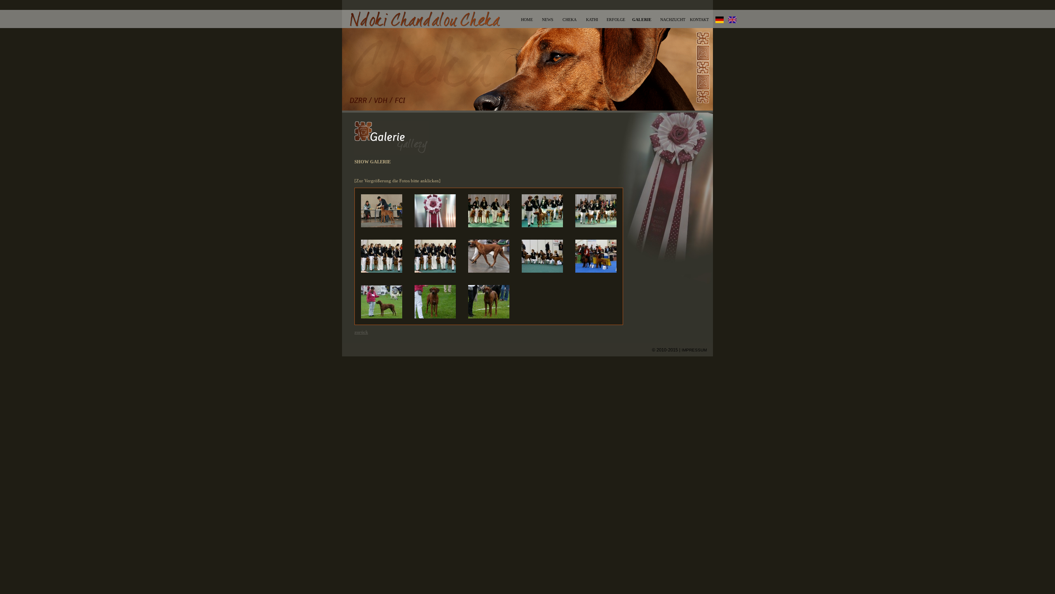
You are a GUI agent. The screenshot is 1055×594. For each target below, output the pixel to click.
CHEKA (570, 19)
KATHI (592, 19)
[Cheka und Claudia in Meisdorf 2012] (381, 316)
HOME (527, 19)
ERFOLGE (616, 19)
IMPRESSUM (694, 350)
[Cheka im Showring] (488, 225)
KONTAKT (699, 19)
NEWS (547, 19)
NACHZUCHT (672, 19)
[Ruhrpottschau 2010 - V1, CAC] (381, 225)
